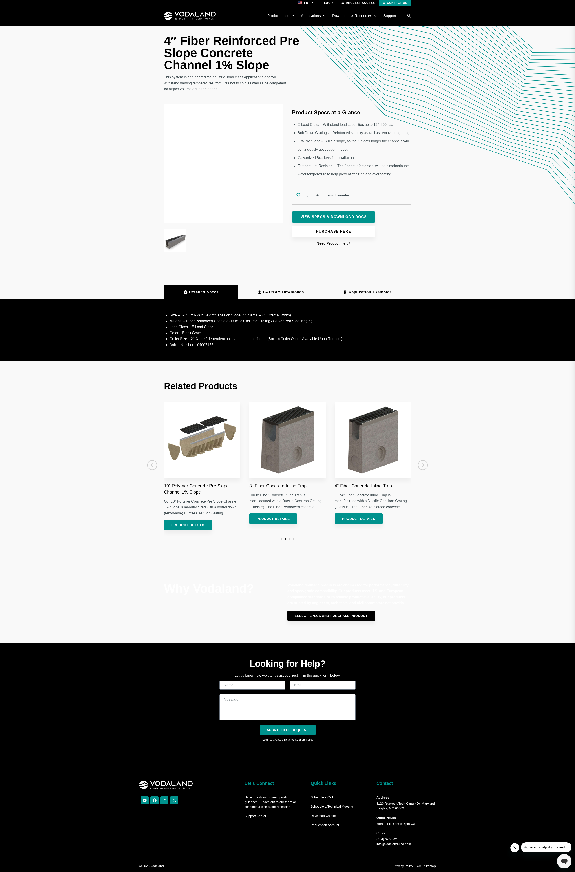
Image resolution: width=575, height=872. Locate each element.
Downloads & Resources (352, 16)
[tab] (201, 292)
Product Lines (278, 16)
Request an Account (325, 825)
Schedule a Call (322, 797)
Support (389, 16)
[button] (152, 465)
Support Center (255, 816)
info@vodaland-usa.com (393, 844)
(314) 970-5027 (387, 839)
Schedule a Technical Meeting (332, 806)
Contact (384, 783)
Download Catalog (324, 815)
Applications (311, 16)
